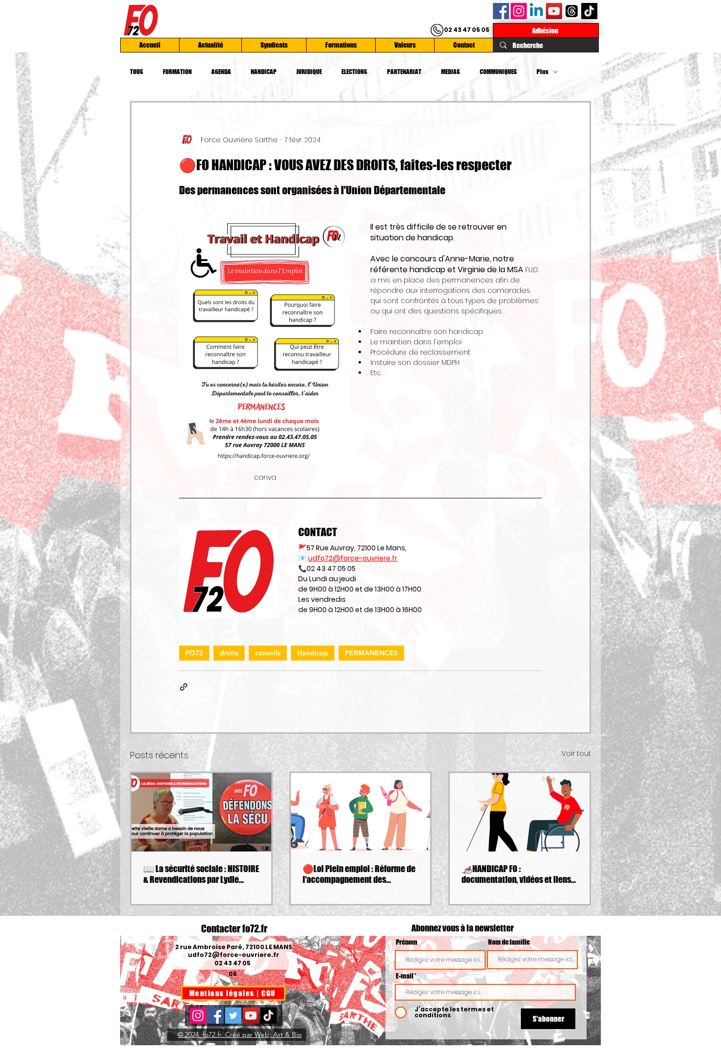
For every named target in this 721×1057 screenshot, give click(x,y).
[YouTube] (554, 11)
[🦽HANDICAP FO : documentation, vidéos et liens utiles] (520, 812)
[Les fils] (572, 11)
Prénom (406, 942)
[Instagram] (519, 11)
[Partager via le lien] (183, 687)
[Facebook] (501, 11)
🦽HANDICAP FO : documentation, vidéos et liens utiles (516, 874)
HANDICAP (264, 72)
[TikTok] (589, 11)
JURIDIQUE (309, 72)
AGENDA (221, 72)
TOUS (136, 72)
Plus (542, 72)
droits (229, 652)
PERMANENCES (371, 652)
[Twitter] (233, 1015)
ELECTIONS (354, 72)
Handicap (312, 652)
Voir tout (576, 753)
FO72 (194, 652)
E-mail (404, 976)
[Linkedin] (536, 11)
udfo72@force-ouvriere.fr (233, 955)
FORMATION (177, 72)
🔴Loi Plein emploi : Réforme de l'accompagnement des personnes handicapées (359, 874)
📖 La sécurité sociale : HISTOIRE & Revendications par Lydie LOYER (201, 874)
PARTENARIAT (404, 72)
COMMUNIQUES (498, 72)
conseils (268, 652)
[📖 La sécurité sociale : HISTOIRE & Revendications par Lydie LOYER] (201, 812)
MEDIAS (450, 72)
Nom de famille (509, 942)
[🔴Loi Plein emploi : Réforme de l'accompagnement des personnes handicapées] (361, 812)
